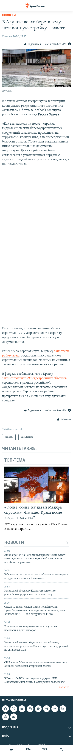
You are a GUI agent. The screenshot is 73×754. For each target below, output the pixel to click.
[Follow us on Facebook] (5, 708)
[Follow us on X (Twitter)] (13, 708)
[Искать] (61, 749)
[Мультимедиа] (11, 749)
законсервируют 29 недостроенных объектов (34, 378)
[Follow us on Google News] (38, 708)
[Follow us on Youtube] (22, 708)
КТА (28, 749)
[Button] (32, 44)
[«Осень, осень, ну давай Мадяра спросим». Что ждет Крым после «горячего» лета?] (36, 485)
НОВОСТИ (14, 542)
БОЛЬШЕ (64, 687)
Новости (9, 15)
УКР (44, 749)
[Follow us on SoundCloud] (54, 708)
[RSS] (63, 708)
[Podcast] (5, 716)
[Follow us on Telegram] (46, 708)
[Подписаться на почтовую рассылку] (13, 716)
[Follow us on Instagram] (30, 708)
